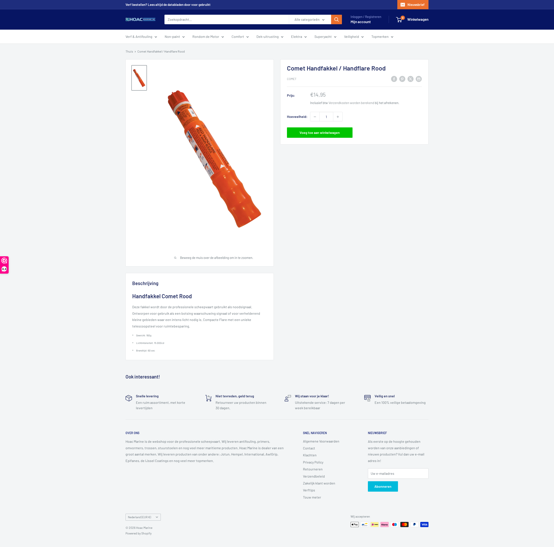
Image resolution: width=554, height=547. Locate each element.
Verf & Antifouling (139, 36)
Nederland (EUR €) (139, 517)
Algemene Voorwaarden (321, 441)
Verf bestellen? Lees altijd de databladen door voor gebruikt (168, 4)
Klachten (310, 455)
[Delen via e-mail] (419, 78)
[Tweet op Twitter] (410, 78)
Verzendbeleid (314, 476)
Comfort (238, 36)
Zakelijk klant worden (319, 483)
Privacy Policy (313, 462)
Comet (291, 79)
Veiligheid (351, 36)
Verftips (309, 490)
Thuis (129, 51)
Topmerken (380, 36)
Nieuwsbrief (416, 4)
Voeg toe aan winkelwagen (320, 133)
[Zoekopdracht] (336, 19)
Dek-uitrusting (267, 36)
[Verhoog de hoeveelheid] (337, 116)
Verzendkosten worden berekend (351, 103)
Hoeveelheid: (297, 117)
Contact (309, 448)
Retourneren (313, 469)
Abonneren (382, 486)
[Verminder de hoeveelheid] (314, 116)
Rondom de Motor (205, 36)
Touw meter (312, 497)
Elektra (296, 36)
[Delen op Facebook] (394, 78)
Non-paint (172, 36)
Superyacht (323, 36)
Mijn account (361, 21)
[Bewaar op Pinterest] (402, 78)
